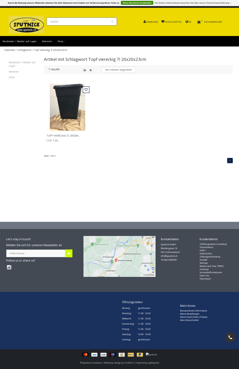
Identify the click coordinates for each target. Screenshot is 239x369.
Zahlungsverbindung (210, 256)
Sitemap (204, 262)
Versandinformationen (211, 272)
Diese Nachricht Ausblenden (137, 3)
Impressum (205, 278)
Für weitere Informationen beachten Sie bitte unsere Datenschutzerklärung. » (193, 3)
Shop (60, 41)
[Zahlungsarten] (114, 354)
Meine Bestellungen (189, 313)
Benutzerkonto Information (193, 310)
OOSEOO (128, 362)
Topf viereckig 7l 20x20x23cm (50, 50)
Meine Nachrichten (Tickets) (193, 317)
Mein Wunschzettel (189, 320)
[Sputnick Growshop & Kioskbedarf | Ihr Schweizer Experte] (26, 23)
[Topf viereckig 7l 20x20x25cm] (67, 105)
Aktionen (47, 41)
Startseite (9, 50)
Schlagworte (24, 50)
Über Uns (204, 275)
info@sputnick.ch (169, 256)
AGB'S (203, 250)
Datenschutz (206, 253)
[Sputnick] (151, 354)
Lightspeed (153, 362)
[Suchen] (113, 20)
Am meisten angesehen (118, 69)
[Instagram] (9, 267)
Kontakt (203, 259)
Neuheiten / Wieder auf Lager (20, 41)
